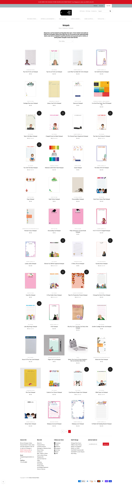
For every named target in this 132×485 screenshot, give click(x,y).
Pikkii (78, 357)
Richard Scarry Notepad (30, 230)
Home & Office (88, 19)
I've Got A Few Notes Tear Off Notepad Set (101, 104)
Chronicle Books (54, 165)
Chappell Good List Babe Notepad (54, 136)
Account (101, 5)
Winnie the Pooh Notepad (101, 359)
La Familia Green (78, 197)
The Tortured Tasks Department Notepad (78, 136)
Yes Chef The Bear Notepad (31, 167)
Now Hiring (73, 453)
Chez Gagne (30, 357)
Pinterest (57, 446)
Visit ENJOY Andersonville (77, 450)
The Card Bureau (101, 261)
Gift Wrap (88, 11)
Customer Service (41, 446)
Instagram (58, 448)
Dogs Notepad (30, 199)
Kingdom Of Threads (54, 101)
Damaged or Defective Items (44, 448)
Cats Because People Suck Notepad (78, 392)
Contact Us (94, 11)
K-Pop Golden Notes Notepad (54, 295)
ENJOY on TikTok (75, 448)
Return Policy (40, 450)
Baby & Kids (62, 19)
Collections (65, 28)
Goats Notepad (78, 167)
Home (60, 28)
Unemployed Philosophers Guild (30, 228)
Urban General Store (34, 477)
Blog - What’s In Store (42, 453)
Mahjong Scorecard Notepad (54, 423)
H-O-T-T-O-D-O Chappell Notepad (101, 230)
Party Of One (30, 101)
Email (56, 451)
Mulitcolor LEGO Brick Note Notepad (54, 167)
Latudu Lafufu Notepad (30, 263)
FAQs (38, 460)
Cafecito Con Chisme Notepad (54, 392)
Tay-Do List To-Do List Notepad (54, 71)
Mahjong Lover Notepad (78, 423)
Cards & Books (75, 19)
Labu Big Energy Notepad (30, 326)
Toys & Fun (101, 19)
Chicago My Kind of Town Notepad (101, 295)
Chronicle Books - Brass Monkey (101, 101)
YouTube (57, 450)
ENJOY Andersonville (25, 450)
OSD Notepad (54, 326)
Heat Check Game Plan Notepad (101, 199)
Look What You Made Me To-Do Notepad (78, 71)
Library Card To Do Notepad (54, 103)
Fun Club (78, 324)
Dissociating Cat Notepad (54, 230)
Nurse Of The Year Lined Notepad (30, 359)
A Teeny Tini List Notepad (78, 263)
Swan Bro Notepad (30, 295)
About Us (39, 443)
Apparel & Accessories (47, 19)
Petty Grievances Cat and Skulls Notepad (78, 231)
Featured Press (41, 444)
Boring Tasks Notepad (30, 423)
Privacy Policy (40, 465)
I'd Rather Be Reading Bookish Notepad (101, 423)
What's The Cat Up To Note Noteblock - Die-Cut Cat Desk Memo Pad (78, 360)
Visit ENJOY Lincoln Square (77, 451)
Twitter (57, 444)
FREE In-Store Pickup (76, 444)
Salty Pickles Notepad (54, 199)
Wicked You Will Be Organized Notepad (54, 263)
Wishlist (95, 5)
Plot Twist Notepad (30, 392)
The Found (54, 69)
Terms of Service (41, 469)
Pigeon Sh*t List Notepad (54, 359)
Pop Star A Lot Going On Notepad (101, 136)
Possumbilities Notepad (78, 199)
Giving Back (40, 463)
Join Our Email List (41, 458)
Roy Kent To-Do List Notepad (30, 71)
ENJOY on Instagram (76, 446)
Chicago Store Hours (76, 443)
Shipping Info (40, 457)
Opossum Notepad (78, 103)
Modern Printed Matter (54, 357)
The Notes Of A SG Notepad (101, 167)
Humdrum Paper (31, 69)
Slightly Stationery (78, 293)
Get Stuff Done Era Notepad (102, 71)
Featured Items (31, 19)
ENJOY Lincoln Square (25, 451)
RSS (56, 453)
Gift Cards (82, 11)
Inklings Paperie (54, 421)
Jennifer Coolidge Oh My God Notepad (101, 326)
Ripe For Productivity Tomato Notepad (77, 295)
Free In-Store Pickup (42, 455)
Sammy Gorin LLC (78, 69)
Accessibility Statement (42, 467)
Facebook (57, 443)
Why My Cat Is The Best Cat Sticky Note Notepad (78, 327)
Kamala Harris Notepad (101, 263)
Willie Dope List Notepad (101, 392)
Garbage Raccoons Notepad (30, 103)
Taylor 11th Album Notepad (30, 136)
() (108, 5)
